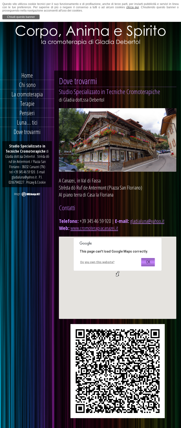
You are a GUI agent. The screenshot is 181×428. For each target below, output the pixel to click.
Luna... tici (27, 122)
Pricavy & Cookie (36, 182)
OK (148, 262)
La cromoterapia (27, 94)
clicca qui (132, 7)
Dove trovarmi (27, 132)
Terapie (27, 103)
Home (27, 75)
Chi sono (27, 85)
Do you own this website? (97, 262)
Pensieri (27, 113)
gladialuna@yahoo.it (147, 220)
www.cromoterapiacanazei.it (94, 227)
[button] (117, 274)
